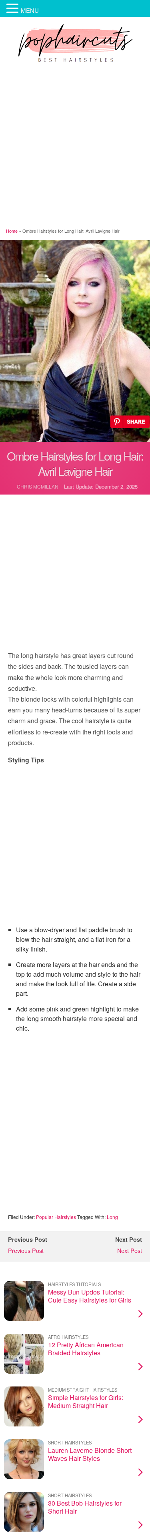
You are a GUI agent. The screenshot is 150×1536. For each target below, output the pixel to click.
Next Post (129, 1250)
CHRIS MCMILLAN (37, 486)
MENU (30, 10)
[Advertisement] (75, 146)
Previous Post (26, 1250)
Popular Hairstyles (56, 1216)
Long (112, 1216)
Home (12, 230)
